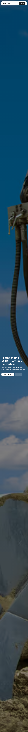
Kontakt (19, 374)
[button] (14, 3)
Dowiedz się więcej (7, 374)
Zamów (22, 3)
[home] (7, 3)
